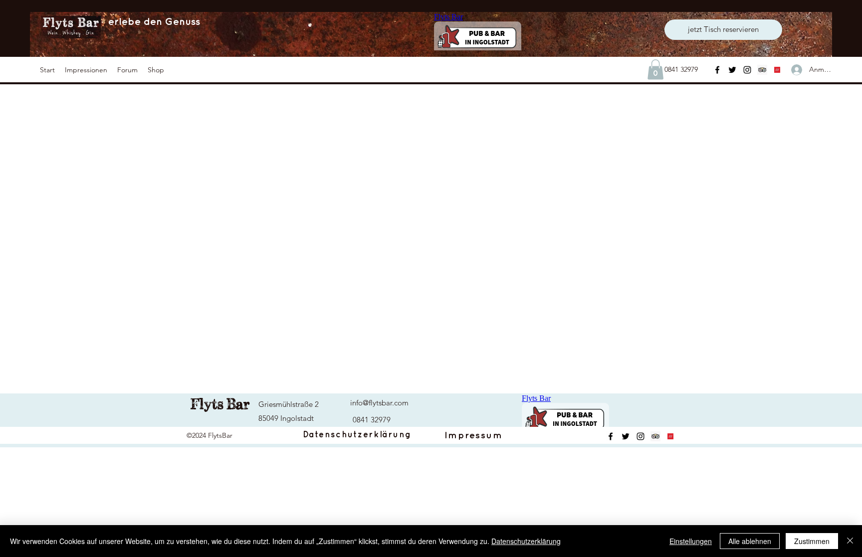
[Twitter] (732, 70)
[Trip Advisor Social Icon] (762, 70)
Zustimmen (812, 541)
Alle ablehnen (749, 541)
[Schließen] (850, 541)
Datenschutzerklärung (526, 541)
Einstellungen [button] (690, 541)
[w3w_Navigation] (777, 70)
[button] (86, 69)
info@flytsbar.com (379, 402)
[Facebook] (717, 70)
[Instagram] (747, 70)
